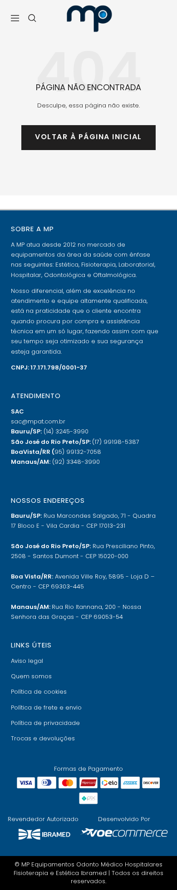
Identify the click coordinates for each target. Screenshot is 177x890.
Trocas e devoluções (43, 738)
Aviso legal (27, 661)
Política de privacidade (45, 723)
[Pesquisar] (32, 18)
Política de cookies (39, 691)
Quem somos (31, 676)
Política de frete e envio (46, 707)
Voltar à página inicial (88, 136)
